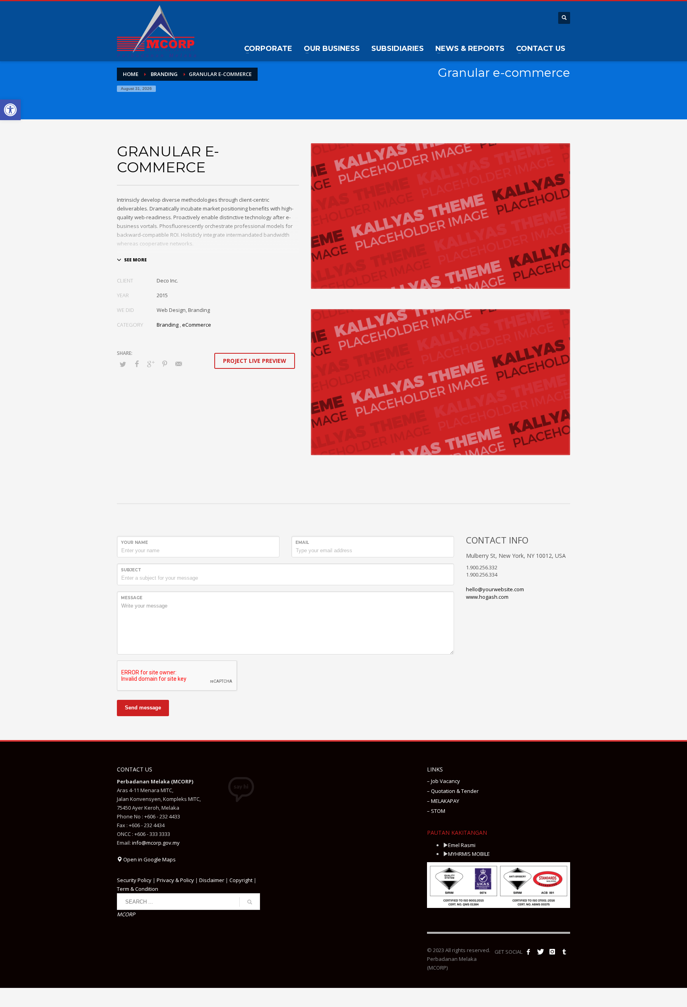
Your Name (134, 542)
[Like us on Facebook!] (528, 952)
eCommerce (196, 324)
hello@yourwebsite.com (495, 589)
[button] (10, 109)
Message (131, 597)
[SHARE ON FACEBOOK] (137, 364)
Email (302, 542)
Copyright (240, 880)
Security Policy (134, 880)
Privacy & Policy (175, 880)
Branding (168, 324)
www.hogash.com (487, 596)
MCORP (126, 914)
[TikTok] (564, 952)
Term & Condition (137, 888)
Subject (131, 570)
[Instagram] (552, 952)
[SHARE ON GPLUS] (151, 364)
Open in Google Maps (149, 859)
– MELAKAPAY (443, 800)
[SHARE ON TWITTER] (123, 364)
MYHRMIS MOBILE (469, 853)
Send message (143, 708)
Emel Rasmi (461, 845)
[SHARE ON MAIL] (178, 364)
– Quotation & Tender (453, 791)
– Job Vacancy (443, 781)
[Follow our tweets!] (540, 952)
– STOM (436, 810)
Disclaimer (211, 880)
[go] (249, 902)
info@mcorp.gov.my (156, 842)
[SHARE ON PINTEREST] (165, 364)
